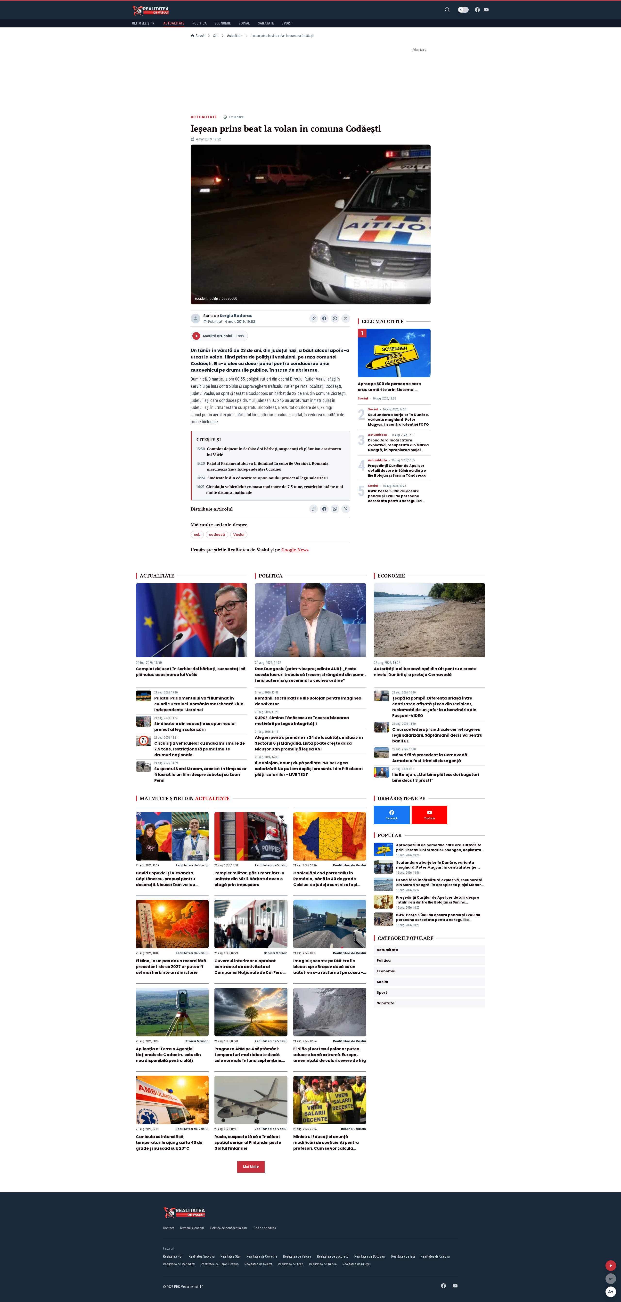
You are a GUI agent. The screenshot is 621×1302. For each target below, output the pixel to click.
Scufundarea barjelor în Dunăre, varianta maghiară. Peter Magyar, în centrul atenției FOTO (398, 419)
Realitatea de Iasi (403, 1256)
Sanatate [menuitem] (266, 23)
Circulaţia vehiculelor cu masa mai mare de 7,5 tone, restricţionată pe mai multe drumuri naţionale (274, 489)
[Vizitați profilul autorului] (195, 318)
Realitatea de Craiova (435, 1256)
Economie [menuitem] (223, 23)
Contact (168, 1228)
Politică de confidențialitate (229, 1228)
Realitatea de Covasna (261, 1256)
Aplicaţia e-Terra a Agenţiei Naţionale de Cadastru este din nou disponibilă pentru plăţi (168, 1054)
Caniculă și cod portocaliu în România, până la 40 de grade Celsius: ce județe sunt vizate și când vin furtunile (325, 881)
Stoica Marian (275, 953)
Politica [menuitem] (199, 23)
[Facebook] (477, 10)
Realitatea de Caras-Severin (220, 1264)
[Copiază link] (313, 318)
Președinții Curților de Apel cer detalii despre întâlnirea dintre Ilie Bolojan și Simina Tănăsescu (397, 470)
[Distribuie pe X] (345, 318)
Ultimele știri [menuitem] (143, 23)
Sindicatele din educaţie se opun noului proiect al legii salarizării (267, 477)
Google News (295, 550)
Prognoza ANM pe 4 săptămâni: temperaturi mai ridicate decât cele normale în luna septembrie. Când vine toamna (248, 1057)
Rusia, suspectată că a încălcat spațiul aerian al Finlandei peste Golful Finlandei (247, 1142)
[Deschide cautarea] (447, 10)
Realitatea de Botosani (369, 1256)
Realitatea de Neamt (258, 1264)
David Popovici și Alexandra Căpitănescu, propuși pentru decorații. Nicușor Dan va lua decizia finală (165, 881)
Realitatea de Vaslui (192, 865)
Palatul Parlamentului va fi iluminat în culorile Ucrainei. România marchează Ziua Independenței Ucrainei (267, 466)
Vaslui (238, 534)
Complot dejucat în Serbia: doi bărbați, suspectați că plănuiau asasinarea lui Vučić (274, 451)
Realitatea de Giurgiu (357, 1264)
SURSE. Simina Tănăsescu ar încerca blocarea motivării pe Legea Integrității (302, 720)
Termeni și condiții (192, 1228)
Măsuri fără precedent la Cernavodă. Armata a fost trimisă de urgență (430, 758)
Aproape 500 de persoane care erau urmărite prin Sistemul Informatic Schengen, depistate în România (393, 392)
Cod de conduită (264, 1228)
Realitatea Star (231, 1256)
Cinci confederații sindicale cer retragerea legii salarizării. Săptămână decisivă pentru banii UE (437, 735)
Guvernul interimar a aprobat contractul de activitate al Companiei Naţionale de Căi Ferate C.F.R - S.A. (250, 969)
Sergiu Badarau (236, 315)
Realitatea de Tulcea (323, 1264)
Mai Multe (251, 1166)
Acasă (200, 36)
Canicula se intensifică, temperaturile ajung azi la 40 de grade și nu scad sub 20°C (169, 1142)
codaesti (217, 534)
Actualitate (234, 36)
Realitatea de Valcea (297, 1256)
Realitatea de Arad (290, 1264)
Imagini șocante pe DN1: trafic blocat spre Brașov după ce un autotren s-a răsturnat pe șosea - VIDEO (328, 969)
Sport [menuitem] (287, 23)
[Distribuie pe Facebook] (324, 318)
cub (197, 534)
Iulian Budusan (353, 1129)
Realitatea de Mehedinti (179, 1264)
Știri (215, 36)
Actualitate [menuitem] (174, 23)
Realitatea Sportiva (202, 1256)
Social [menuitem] (244, 23)
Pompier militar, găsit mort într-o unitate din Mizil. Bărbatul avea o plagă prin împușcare (249, 878)
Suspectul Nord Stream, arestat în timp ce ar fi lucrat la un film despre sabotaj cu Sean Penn (200, 774)
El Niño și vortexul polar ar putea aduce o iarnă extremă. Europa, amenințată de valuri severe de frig (329, 1054)
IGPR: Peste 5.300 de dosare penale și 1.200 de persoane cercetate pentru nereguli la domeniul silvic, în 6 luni (395, 498)
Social (363, 398)
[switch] (463, 10)
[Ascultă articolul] (610, 1265)
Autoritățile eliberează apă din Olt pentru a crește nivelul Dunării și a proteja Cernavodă (425, 671)
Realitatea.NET (173, 1256)
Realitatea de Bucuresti (333, 1256)
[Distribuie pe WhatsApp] (335, 318)
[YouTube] (486, 10)
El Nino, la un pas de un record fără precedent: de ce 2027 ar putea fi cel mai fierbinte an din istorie (171, 966)
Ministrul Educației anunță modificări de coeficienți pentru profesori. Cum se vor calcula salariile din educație (326, 1145)
